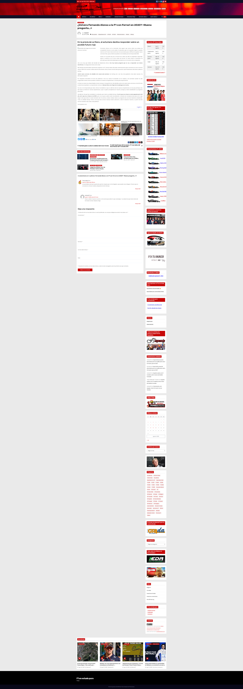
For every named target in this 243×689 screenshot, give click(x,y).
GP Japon (160, 501)
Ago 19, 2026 (127, 667)
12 (153, 424)
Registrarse (149, 321)
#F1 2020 (114, 34)
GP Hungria (149, 501)
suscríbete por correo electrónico (155, 291)
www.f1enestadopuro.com (160, 631)
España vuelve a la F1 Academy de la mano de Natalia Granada (155, 374)
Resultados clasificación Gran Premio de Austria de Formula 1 (99, 159)
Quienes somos (151, 610)
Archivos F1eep (136, 8)
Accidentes (149, 475)
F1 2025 (153, 487)
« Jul (148, 440)
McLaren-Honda (158, 506)
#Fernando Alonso (120, 34)
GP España (149, 499)
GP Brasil (155, 494)
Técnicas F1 (150, 8)
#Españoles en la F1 (102, 34)
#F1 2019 (109, 34)
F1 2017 (152, 482)
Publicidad (150, 612)
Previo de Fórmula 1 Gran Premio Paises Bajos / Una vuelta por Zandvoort (86, 665)
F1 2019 (161, 482)
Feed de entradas (151, 593)
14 (158, 424)
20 (155, 427)
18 (150, 427)
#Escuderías (94, 34)
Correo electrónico (83, 249)
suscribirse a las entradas (153, 288)
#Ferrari (127, 34)
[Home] (79, 16)
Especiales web (159, 480)
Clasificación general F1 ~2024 (156, 276)
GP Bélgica (161, 494)
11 (150, 424)
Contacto (150, 614)
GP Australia (157, 492)
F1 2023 (162, 484)
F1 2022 (157, 484)
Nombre (80, 241)
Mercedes (149, 508)
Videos (148, 515)
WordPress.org (150, 599)
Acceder (149, 590)
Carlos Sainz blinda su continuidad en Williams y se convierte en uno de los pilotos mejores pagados (155, 665)
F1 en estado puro (85, 9)
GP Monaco (149, 503)
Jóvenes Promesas (119, 16)
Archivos (84, 16)
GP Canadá (149, 496)
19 (153, 427)
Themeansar (131, 686)
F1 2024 (148, 487)
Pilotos (126, 8)
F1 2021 (153, 484)
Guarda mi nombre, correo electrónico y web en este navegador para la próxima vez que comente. (103, 266)
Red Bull (157, 510)
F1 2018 (157, 482)
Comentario (81, 215)
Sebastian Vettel (150, 513)
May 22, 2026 (127, 160)
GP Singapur (156, 503)
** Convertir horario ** (159, 72)
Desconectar (150, 324)
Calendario (108, 16)
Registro (149, 587)
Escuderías (130, 8)
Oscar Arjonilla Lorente (101, 161)
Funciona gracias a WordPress (114, 686)
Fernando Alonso (157, 8)
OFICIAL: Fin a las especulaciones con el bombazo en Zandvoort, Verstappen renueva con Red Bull (110, 665)
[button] (162, 16)
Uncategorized (80, 22)
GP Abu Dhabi (150, 492)
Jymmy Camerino (158, 667)
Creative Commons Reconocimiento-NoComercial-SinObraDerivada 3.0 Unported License (155, 628)
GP (157, 489)
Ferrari (148, 489)
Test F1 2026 (93, 165)
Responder (138, 189)
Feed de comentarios (152, 596)
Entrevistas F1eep (131, 16)
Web (79, 258)
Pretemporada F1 (151, 510)
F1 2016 (148, 482)
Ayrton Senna (153, 16)
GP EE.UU (161, 496)
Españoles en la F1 (143, 8)
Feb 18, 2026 (93, 170)
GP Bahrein (149, 494)
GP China (156, 496)
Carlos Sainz (150, 477)
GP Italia (155, 501)
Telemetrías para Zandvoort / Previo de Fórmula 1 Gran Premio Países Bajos (132, 665)
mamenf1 (86, 32)
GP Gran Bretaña (157, 499)
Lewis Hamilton (150, 506)
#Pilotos (132, 34)
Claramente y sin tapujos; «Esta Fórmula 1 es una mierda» (154, 388)
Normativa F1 (156, 508)
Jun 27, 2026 (93, 161)
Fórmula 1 (163, 8)
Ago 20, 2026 (82, 667)
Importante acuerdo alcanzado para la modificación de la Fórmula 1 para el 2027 (156, 361)
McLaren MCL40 (164, 187)
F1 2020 (148, 484)
